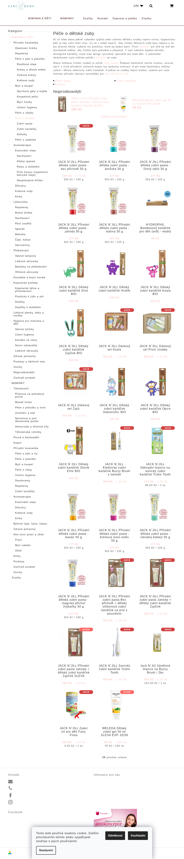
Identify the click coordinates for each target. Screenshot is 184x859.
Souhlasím (138, 835)
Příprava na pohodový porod (29, 395)
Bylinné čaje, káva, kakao (30, 523)
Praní (18, 539)
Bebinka (20, 234)
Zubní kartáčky (26, 128)
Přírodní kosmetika (25, 42)
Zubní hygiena (24, 334)
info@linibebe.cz (24, 781)
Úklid (18, 550)
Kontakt (98, 780)
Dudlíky (20, 301)
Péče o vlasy (23, 469)
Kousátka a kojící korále (29, 277)
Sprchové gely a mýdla (32, 91)
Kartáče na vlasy (26, 339)
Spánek (20, 228)
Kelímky (22, 134)
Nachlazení (24, 155)
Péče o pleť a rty (26, 453)
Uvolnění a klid (25, 412)
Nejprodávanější (24, 372)
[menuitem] (42, 18)
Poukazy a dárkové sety (29, 361)
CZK (136, 5)
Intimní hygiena (27, 107)
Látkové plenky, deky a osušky (28, 314)
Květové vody (25, 80)
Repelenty (21, 53)
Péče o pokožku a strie (30, 407)
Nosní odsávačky (26, 345)
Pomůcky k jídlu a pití (29, 296)
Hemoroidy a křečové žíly (32, 426)
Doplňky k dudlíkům (28, 307)
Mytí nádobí (23, 545)
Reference (100, 784)
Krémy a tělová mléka (31, 69)
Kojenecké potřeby (25, 282)
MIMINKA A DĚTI (23, 37)
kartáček (144, 46)
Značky (16, 577)
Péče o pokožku (25, 458)
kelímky (101, 57)
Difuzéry (20, 185)
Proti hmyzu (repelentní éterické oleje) (32, 173)
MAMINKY (18, 383)
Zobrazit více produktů (113, 116)
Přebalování (21, 250)
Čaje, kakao (23, 239)
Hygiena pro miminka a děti (28, 322)
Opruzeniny (22, 245)
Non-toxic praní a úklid (28, 534)
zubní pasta (111, 63)
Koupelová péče (27, 96)
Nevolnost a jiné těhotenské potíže (27, 420)
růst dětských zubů (116, 73)
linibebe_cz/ (22, 802)
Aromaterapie (22, 145)
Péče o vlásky (24, 112)
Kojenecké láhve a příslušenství (27, 289)
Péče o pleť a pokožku (30, 58)
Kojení (17, 442)
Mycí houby (24, 101)
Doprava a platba (104, 788)
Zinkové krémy (26, 75)
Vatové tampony (25, 255)
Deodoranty (22, 480)
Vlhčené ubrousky (26, 272)
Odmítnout (115, 835)
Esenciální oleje (25, 150)
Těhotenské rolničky (28, 431)
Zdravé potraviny (24, 356)
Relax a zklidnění (28, 166)
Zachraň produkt (24, 377)
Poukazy (18, 561)
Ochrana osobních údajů (108, 797)
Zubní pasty (25, 123)
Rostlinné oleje (26, 64)
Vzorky (17, 366)
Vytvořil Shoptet (21, 852)
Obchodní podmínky (105, 792)
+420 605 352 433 (25, 788)
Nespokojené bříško (30, 180)
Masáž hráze (23, 402)
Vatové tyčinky (24, 329)
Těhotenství (21, 388)
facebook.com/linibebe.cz (29, 795)
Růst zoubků (23, 223)
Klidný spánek (26, 161)
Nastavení (46, 850)
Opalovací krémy (26, 48)
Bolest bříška (23, 212)
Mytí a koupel (24, 85)
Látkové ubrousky (26, 261)
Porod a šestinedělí (26, 437)
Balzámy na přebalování (31, 266)
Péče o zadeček (25, 139)
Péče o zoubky (24, 118)
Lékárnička (20, 201)
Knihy (18, 196)
